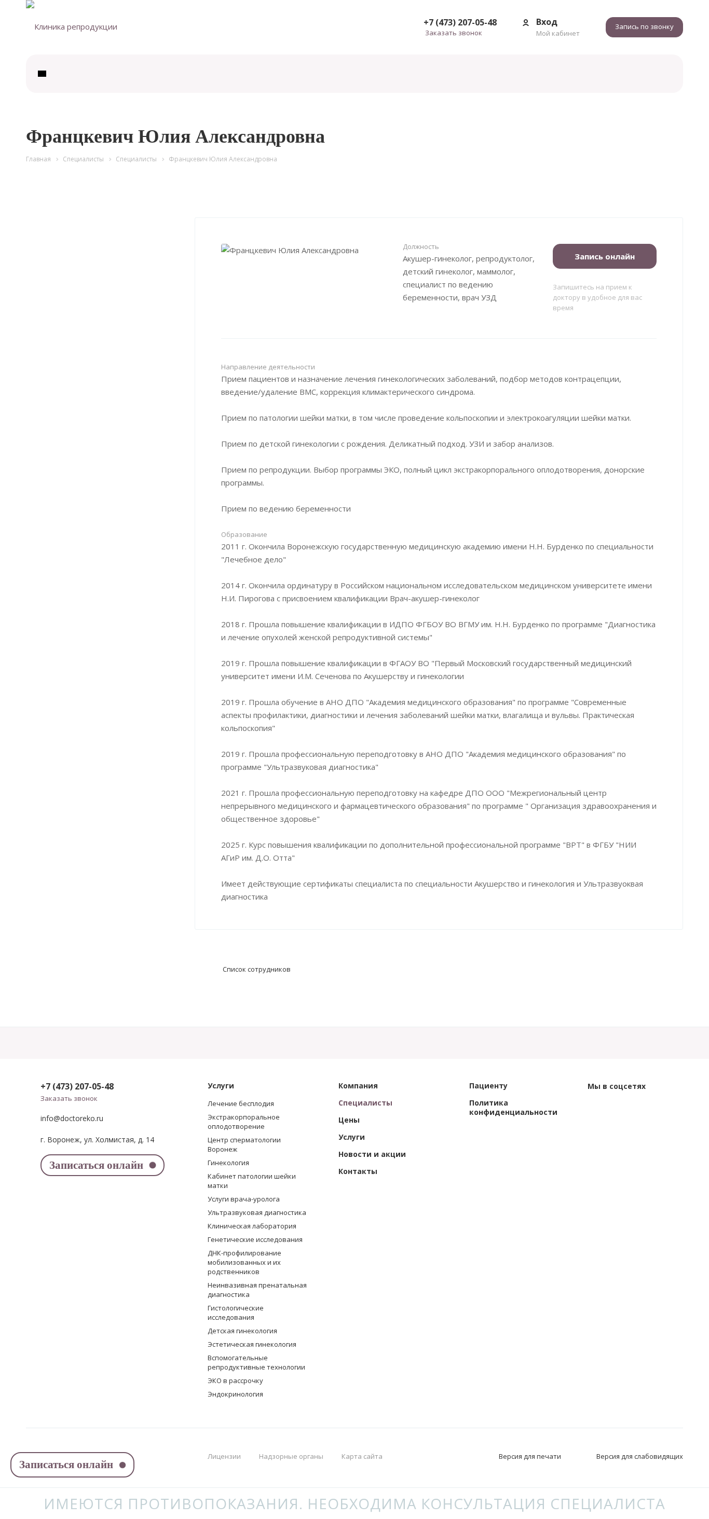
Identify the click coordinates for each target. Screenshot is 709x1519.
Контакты (357, 1171)
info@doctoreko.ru (71, 1118)
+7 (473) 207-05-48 (460, 22)
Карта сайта (362, 1456)
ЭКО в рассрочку (235, 1380)
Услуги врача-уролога (244, 1199)
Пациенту (488, 1085)
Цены (349, 1120)
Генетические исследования (255, 1239)
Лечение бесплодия (241, 1103)
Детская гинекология (242, 1330)
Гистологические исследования (236, 1312)
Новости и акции (372, 1154)
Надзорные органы (291, 1456)
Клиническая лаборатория (252, 1226)
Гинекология (228, 1162)
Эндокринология (235, 1394)
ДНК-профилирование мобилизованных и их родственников (244, 1262)
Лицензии (224, 1456)
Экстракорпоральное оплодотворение (244, 1121)
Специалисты (365, 1103)
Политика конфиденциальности (513, 1107)
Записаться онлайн (96, 1165)
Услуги (221, 1085)
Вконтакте (598, 1109)
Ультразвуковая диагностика (257, 1212)
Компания (358, 1085)
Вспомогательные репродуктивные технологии (256, 1362)
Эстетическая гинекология (252, 1344)
